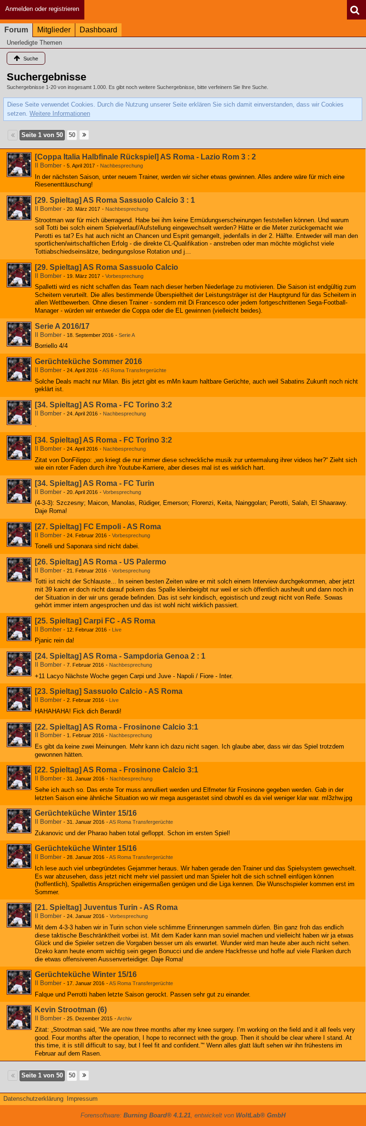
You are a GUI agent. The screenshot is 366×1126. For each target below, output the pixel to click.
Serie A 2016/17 (62, 326)
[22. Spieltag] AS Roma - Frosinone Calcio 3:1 (116, 727)
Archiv (124, 1018)
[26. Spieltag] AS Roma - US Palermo (100, 562)
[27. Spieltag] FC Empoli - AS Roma (98, 527)
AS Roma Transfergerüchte (134, 370)
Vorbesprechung (124, 276)
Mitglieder (54, 30)
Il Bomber (48, 165)
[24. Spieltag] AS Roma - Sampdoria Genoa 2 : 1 (120, 656)
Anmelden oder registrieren (42, 8)
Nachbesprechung (121, 165)
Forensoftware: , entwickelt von (183, 1115)
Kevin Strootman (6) (71, 1010)
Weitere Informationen (60, 113)
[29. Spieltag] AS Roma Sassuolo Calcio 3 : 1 (115, 200)
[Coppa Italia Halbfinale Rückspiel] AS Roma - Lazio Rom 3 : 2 (145, 157)
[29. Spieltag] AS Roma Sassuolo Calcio (106, 267)
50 (72, 134)
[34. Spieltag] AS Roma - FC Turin (94, 483)
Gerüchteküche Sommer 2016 (88, 361)
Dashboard (98, 30)
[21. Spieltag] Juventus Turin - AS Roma (106, 907)
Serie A (127, 335)
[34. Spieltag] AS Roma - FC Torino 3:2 (103, 405)
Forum (16, 30)
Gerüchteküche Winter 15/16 (86, 813)
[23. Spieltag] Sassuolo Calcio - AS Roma (109, 691)
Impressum (82, 1098)
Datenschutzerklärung (33, 1098)
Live (117, 629)
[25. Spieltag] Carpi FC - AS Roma (95, 621)
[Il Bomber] (19, 164)
